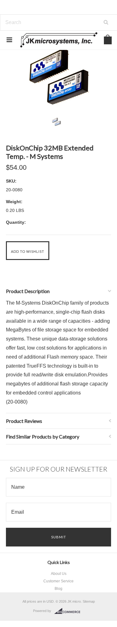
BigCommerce (69, 611)
